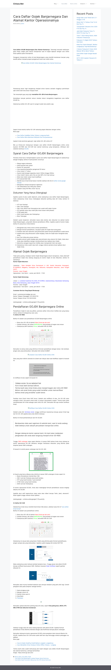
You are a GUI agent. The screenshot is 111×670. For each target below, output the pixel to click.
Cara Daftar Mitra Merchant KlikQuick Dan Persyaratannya (34, 137)
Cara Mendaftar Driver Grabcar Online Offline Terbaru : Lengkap (36, 645)
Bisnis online (73, 3)
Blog (55, 3)
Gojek (29, 656)
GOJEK (26, 149)
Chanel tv (82, 3)
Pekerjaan (20, 598)
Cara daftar (64, 3)
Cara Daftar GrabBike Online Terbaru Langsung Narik (33, 135)
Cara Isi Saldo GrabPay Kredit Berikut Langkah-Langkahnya (35, 643)
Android (92, 3)
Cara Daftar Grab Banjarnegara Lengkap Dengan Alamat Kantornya (32, 658)
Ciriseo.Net (18, 4)
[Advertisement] (41, 37)
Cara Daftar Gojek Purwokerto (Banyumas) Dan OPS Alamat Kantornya (33, 660)
